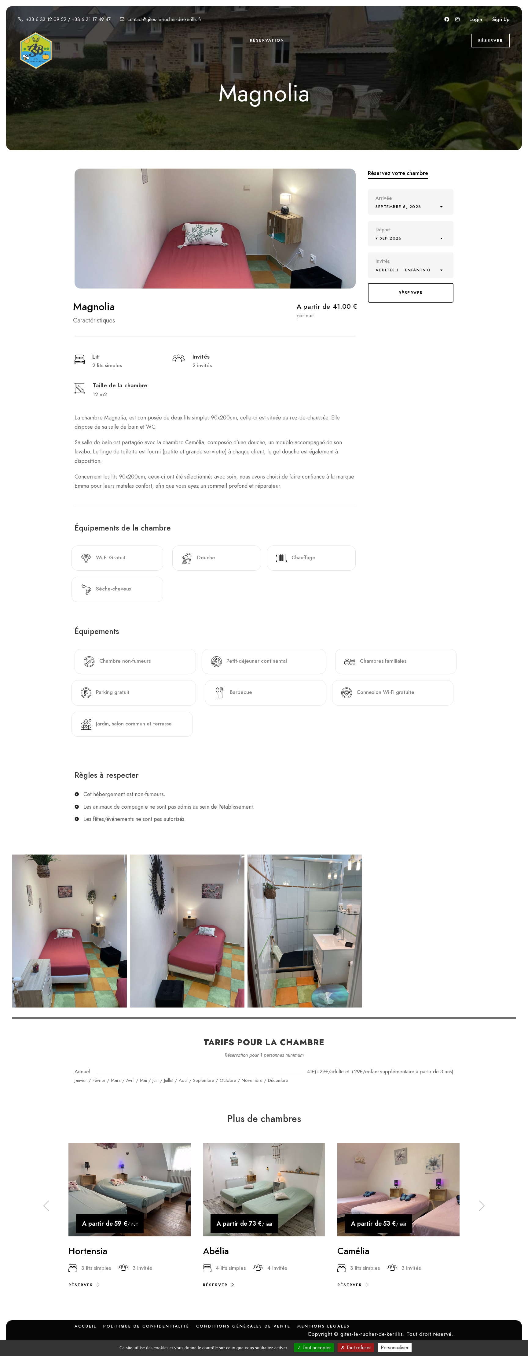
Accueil (86, 1326)
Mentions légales (323, 1326)
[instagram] (457, 19)
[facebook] (446, 19)
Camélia (353, 1250)
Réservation (267, 40)
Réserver (490, 40)
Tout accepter (316, 1347)
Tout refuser (358, 1347)
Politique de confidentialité (146, 1326)
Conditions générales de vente (243, 1326)
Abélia (216, 1250)
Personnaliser (395, 1347)
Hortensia (87, 1250)
